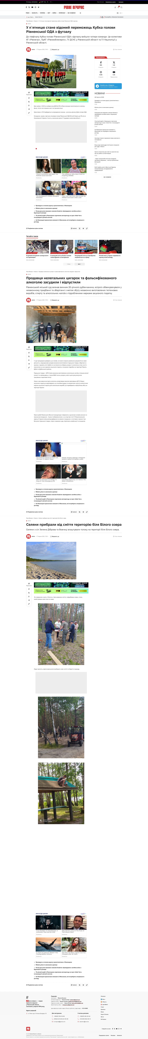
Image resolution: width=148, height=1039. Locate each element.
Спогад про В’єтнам (40, 17)
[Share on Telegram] (29, 109)
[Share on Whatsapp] (29, 105)
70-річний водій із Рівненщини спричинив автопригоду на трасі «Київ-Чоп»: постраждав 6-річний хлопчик (107, 123)
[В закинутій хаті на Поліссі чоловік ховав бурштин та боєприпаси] (61, 246)
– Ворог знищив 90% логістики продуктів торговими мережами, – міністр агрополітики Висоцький (106, 160)
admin (33, 49)
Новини (29, 23)
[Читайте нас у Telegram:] (97, 86)
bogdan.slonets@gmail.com (74, 1001)
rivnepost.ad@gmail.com (68, 1004)
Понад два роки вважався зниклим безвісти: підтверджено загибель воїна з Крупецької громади (106, 114)
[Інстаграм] (35, 7)
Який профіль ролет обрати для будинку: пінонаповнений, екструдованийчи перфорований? (105, 169)
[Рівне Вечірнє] (28, 1029)
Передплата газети (111, 2)
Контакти (121, 2)
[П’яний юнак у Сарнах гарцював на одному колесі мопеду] (110, 246)
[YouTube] (32, 7)
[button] (115, 7)
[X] (29, 7)
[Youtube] (114, 74)
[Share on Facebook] (29, 98)
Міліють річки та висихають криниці (46, 208)
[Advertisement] (61, 132)
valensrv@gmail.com (75, 999)
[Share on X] (29, 102)
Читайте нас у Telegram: (107, 85)
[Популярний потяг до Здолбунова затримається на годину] (86, 246)
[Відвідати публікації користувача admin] (28, 49)
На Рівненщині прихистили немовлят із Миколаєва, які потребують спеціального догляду (105, 131)
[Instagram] (101, 74)
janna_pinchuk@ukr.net (77, 1003)
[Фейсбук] (26, 7)
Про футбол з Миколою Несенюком (114, 17)
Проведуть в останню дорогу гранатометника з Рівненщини (54, 205)
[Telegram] (38, 7)
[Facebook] (101, 64)
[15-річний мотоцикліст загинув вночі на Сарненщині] (37, 246)
